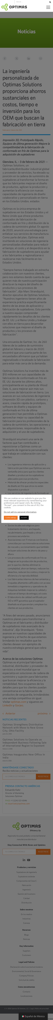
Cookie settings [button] (10, 518)
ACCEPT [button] (24, 518)
